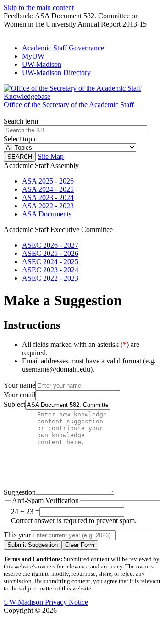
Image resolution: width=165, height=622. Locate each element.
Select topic (20, 139)
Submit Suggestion (32, 544)
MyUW (33, 56)
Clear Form (79, 544)
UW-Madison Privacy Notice (46, 602)
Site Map (51, 156)
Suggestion (20, 492)
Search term (21, 121)
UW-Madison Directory (56, 72)
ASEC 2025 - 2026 (50, 253)
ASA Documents (47, 214)
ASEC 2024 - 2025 (50, 261)
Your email (19, 395)
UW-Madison (41, 64)
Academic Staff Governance (63, 48)
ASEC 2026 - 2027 (50, 245)
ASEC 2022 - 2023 (50, 278)
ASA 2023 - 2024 (48, 197)
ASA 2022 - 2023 (48, 206)
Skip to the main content (39, 7)
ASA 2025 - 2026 (48, 181)
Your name (19, 385)
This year (17, 535)
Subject (14, 404)
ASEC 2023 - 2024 (50, 270)
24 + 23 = (25, 511)
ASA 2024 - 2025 (48, 189)
